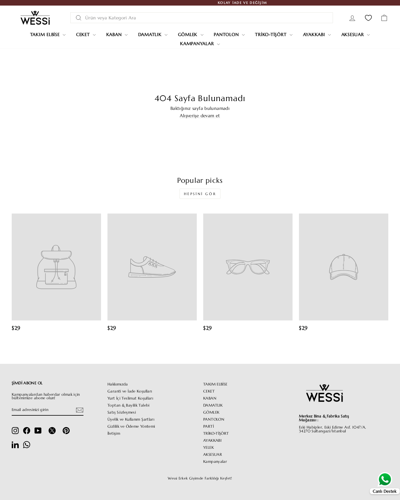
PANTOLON (213, 419)
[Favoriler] (368, 17)
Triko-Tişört (271, 34)
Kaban (115, 34)
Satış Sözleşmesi (121, 412)
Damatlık (150, 34)
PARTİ (208, 426)
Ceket (84, 34)
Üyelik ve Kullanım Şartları (130, 419)
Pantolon (227, 34)
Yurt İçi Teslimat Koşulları (130, 398)
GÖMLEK (211, 412)
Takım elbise (45, 34)
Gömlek (188, 34)
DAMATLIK (213, 405)
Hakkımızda (117, 384)
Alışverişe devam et (200, 115)
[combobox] (201, 17)
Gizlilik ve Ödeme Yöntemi (131, 426)
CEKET (209, 391)
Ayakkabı (315, 34)
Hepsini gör (200, 194)
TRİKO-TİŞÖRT (216, 433)
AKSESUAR (212, 454)
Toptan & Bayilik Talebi (128, 405)
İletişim (113, 433)
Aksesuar (353, 34)
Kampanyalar (198, 43)
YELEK (208, 447)
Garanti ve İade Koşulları (129, 391)
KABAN (209, 398)
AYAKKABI (212, 440)
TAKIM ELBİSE (215, 384)
